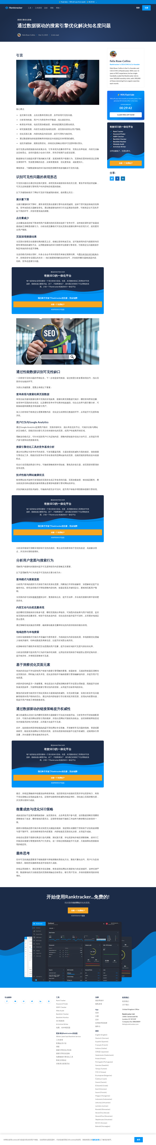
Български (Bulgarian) (103, 1075)
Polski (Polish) (100, 1058)
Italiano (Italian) (101, 1048)
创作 (24, 727)
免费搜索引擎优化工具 (64, 1057)
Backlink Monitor (62, 1017)
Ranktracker (13, 7)
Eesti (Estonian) (101, 1089)
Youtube (15, 1001)
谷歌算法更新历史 (63, 1064)
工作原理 (38, 8)
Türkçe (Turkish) (101, 1069)
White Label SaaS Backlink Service (68, 1036)
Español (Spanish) (101, 1041)
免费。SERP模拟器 (63, 1027)
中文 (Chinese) (100, 1072)
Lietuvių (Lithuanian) (102, 1102)
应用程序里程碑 (101, 1023)
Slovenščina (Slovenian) (103, 1116)
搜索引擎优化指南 (63, 1053)
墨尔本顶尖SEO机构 (88, 254)
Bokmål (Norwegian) (102, 1126)
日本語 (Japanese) (102, 1052)
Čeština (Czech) (101, 1079)
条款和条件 (99, 1000)
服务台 (97, 1026)
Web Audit (60, 1011)
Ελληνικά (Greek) (101, 1086)
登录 (138, 8)
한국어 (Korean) (101, 1123)
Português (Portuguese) (104, 1062)
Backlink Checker (62, 1014)
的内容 (43, 727)
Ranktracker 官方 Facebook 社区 (24, 1001)
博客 (52, 8)
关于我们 (125, 1005)
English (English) (101, 1035)
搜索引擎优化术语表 (63, 1050)
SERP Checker (61, 1007)
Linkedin (40, 1001)
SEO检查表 (60, 1021)
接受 (138, 1140)
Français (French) (101, 1045)
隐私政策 (98, 1004)
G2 (49, 1001)
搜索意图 (36, 597)
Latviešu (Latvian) (101, 1106)
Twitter (32, 1001)
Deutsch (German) (102, 1038)
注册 (146, 8)
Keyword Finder (62, 1004)
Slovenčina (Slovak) (102, 1113)
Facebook (7, 1001)
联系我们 (125, 1001)
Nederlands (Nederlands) (104, 1055)
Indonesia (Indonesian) (103, 1099)
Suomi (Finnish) (101, 1092)
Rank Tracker (61, 1000)
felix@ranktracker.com (130, 1024)
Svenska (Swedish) (102, 1065)
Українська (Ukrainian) (103, 1119)
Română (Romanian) (102, 1109)
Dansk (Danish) (101, 1082)
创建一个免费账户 (58, 304)
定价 (46, 8)
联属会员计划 (61, 1043)
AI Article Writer (62, 1024)
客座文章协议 (61, 1060)
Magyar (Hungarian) (102, 1096)
